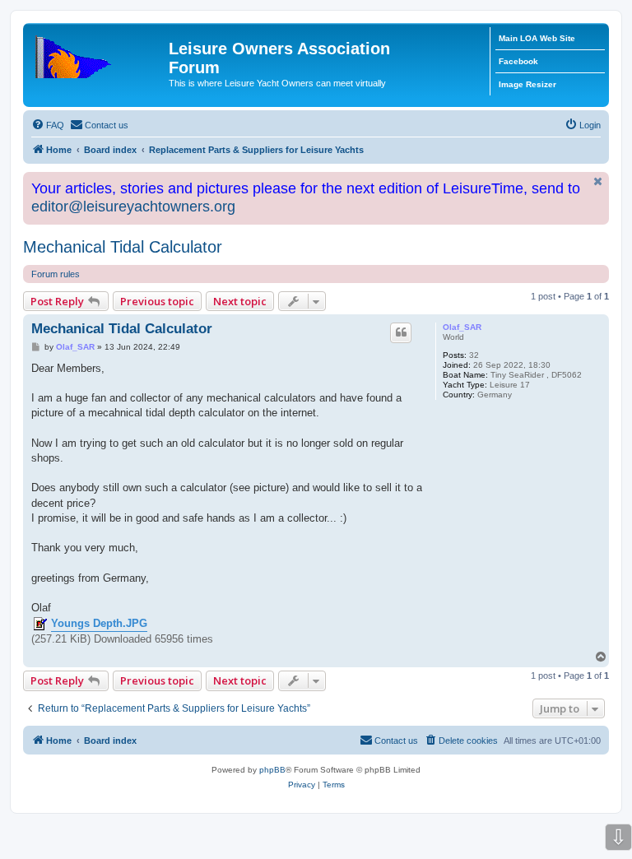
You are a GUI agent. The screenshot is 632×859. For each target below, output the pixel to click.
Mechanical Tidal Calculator (122, 247)
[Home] (98, 53)
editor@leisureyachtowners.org (133, 206)
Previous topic (157, 301)
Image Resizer (527, 84)
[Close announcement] (598, 181)
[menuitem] (47, 125)
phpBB (272, 769)
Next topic (240, 301)
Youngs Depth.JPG (99, 623)
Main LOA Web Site (537, 38)
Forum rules (55, 274)
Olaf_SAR (462, 327)
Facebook (518, 61)
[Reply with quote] (400, 332)
